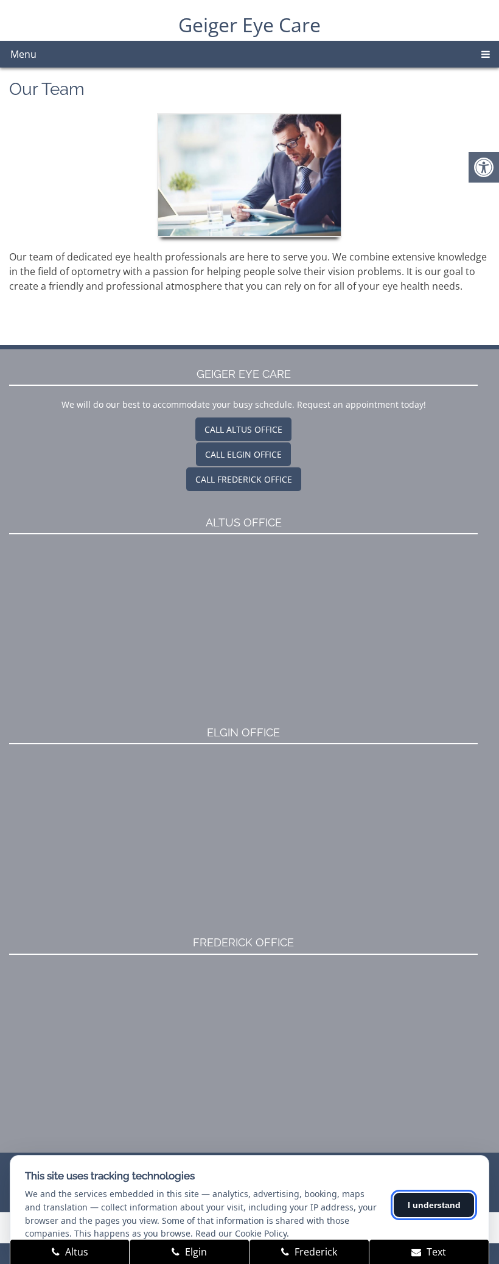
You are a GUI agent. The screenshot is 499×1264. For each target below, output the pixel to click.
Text (435, 1252)
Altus (75, 1252)
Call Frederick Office (243, 479)
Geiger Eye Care (249, 25)
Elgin (195, 1252)
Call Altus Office (243, 429)
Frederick (314, 1252)
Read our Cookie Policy (241, 1233)
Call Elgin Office (243, 454)
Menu (23, 54)
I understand (434, 1205)
